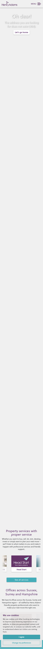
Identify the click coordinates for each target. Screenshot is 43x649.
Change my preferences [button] (21, 642)
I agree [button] (21, 637)
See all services (21, 579)
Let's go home (21, 32)
